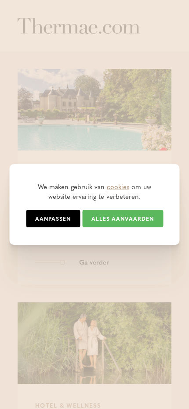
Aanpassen (53, 218)
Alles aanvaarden (122, 218)
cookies (118, 186)
